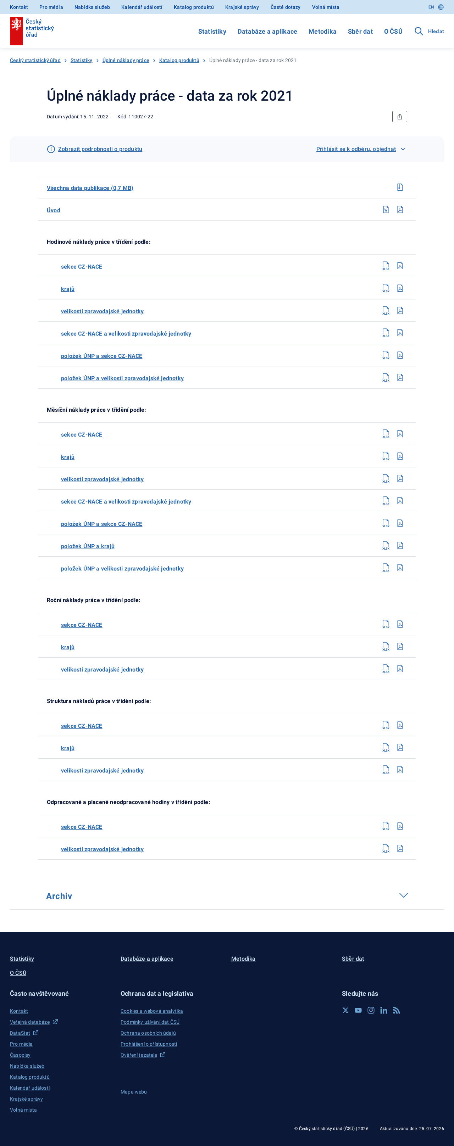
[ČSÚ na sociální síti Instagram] (371, 1010)
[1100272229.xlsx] (386, 826)
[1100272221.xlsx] (386, 624)
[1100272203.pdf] (400, 288)
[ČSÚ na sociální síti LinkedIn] (383, 1010)
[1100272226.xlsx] (386, 747)
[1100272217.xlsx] (386, 523)
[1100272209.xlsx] (386, 377)
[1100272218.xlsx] (386, 545)
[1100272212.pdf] (400, 456)
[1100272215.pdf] (400, 501)
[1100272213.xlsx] (386, 478)
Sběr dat (360, 31)
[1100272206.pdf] (400, 333)
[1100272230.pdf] (400, 848)
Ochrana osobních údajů (148, 1033)
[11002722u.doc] (386, 209)
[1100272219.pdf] (400, 568)
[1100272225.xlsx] (386, 725)
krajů (67, 289)
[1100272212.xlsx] (386, 456)
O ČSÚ (393, 31)
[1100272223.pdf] (400, 669)
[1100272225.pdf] (400, 725)
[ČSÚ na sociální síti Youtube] (358, 1010)
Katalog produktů (194, 7)
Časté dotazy (286, 7)
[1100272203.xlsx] (386, 288)
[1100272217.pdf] (400, 523)
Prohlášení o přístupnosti (149, 1044)
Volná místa (326, 7)
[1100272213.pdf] (400, 478)
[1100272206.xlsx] (386, 333)
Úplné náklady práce (126, 60)
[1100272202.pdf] (400, 266)
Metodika (323, 31)
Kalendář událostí (141, 7)
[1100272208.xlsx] (386, 355)
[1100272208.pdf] (400, 355)
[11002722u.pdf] (400, 209)
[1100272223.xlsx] (386, 669)
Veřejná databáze (30, 1022)
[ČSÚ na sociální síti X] (345, 1010)
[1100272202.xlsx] (386, 266)
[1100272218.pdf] (400, 545)
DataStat (20, 1033)
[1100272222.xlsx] (386, 646)
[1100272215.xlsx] (386, 501)
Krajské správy (242, 7)
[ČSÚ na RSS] (396, 1010)
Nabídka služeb (92, 7)
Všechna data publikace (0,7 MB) (90, 188)
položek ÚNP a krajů (88, 546)
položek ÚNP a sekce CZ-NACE (101, 356)
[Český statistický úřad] (32, 31)
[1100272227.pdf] (400, 770)
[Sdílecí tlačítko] (399, 116)
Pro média (51, 7)
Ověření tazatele (139, 1055)
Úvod (53, 210)
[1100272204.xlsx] (386, 310)
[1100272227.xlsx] (386, 770)
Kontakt (19, 7)
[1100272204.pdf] (400, 310)
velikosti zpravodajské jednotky (102, 311)
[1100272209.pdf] (400, 377)
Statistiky (212, 31)
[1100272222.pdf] (400, 646)
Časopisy (20, 1055)
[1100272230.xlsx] (386, 848)
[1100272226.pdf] (400, 747)
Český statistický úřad (35, 60)
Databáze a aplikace (267, 31)
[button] (61, 993)
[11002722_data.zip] (400, 187)
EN (431, 7)
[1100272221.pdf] (400, 624)
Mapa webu (134, 1092)
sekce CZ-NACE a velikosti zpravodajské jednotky (126, 333)
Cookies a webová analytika (152, 1011)
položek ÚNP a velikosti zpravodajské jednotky (122, 378)
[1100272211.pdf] (400, 434)
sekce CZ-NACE (82, 266)
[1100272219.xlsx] (386, 568)
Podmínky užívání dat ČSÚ (150, 1022)
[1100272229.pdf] (400, 826)
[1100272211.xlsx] (386, 434)
